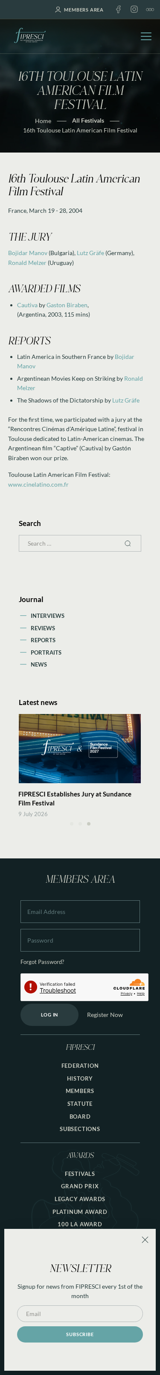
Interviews (47, 615)
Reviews (43, 628)
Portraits (46, 652)
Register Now (105, 1014)
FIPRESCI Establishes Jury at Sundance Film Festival (74, 798)
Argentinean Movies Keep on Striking (66, 378)
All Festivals (88, 120)
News (39, 664)
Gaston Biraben (67, 304)
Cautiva (27, 304)
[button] (71, 824)
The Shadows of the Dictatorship (60, 400)
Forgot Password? (42, 962)
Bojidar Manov (27, 252)
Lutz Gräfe (90, 252)
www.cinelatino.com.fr (38, 484)
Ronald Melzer (27, 262)
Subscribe (79, 1334)
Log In (49, 1014)
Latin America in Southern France (61, 356)
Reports (43, 640)
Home (43, 120)
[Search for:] (80, 543)
